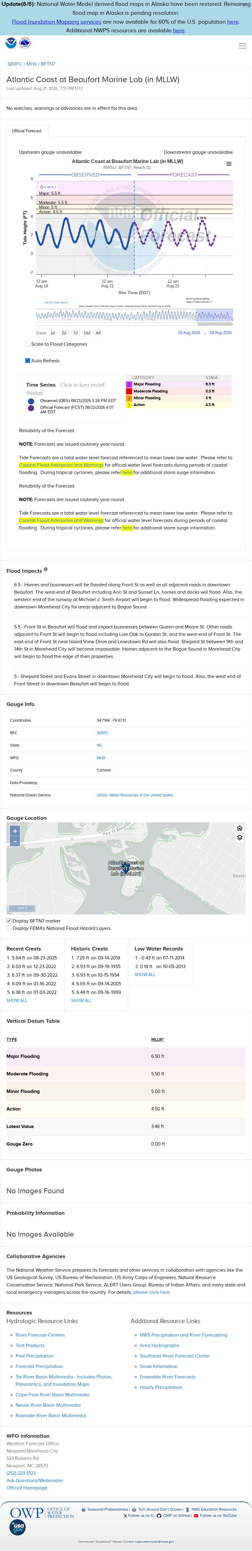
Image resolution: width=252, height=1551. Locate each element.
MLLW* (157, 1039)
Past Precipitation (34, 1356)
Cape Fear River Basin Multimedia (52, 1395)
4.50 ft (157, 1109)
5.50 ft (157, 1074)
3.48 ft (157, 1127)
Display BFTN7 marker (36, 921)
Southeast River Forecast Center (175, 1356)
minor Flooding (23, 1091)
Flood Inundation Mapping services (56, 22)
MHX (31, 64)
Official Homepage (26, 1488)
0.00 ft (158, 1144)
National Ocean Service (56, 302)
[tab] (27, 131)
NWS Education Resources (214, 1509)
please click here (151, 1292)
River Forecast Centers (40, 1335)
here (233, 22)
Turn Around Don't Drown (159, 1509)
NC (99, 745)
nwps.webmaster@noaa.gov (154, 1542)
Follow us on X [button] (140, 1515)
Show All (16, 1000)
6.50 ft (157, 1056)
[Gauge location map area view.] (239, 837)
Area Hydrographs (159, 1346)
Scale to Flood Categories (58, 344)
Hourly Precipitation (161, 1387)
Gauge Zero (19, 1144)
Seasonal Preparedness (107, 1509)
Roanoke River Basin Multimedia (51, 1416)
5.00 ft (158, 1091)
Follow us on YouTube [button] (218, 1515)
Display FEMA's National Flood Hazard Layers (61, 928)
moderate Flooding (27, 1074)
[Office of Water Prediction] (42, 1513)
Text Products (30, 1346)
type (11, 1039)
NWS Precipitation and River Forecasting (183, 1335)
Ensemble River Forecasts (167, 1377)
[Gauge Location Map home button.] (239, 828)
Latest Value (20, 1127)
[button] (245, 5)
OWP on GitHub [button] (176, 1515)
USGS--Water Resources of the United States (135, 795)
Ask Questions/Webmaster (34, 1481)
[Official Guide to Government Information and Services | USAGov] (42, 1527)
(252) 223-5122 (21, 1473)
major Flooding (23, 1056)
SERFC (15, 64)
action (13, 1109)
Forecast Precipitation (39, 1367)
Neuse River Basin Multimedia (48, 1405)
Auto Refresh (45, 361)
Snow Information (159, 1367)
